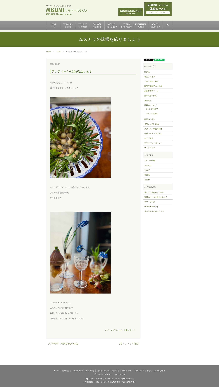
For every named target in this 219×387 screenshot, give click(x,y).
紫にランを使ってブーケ (154, 192)
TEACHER (68, 25)
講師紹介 (65, 370)
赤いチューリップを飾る (129, 344)
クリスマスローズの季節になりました (63, 344)
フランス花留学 (152, 114)
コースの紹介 (77, 370)
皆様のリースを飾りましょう (155, 197)
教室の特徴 (89, 370)
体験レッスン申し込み (153, 133)
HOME (53, 25)
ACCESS (155, 25)
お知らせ (147, 165)
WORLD (111, 25)
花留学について (150, 105)
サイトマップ (149, 148)
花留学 (147, 179)
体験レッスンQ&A (151, 124)
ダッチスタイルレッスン (154, 211)
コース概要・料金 (151, 81)
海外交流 (147, 100)
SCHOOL (97, 25)
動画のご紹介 (149, 119)
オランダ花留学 (152, 109)
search (172, 24)
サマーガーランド (151, 207)
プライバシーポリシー (153, 143)
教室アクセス (149, 77)
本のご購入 (148, 138)
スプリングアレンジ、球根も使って (120, 330)
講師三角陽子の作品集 (153, 86)
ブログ (58, 51)
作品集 (147, 175)
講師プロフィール (151, 91)
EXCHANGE (141, 25)
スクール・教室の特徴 (153, 129)
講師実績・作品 (150, 95)
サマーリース (149, 202)
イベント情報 (149, 160)
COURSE (82, 25)
